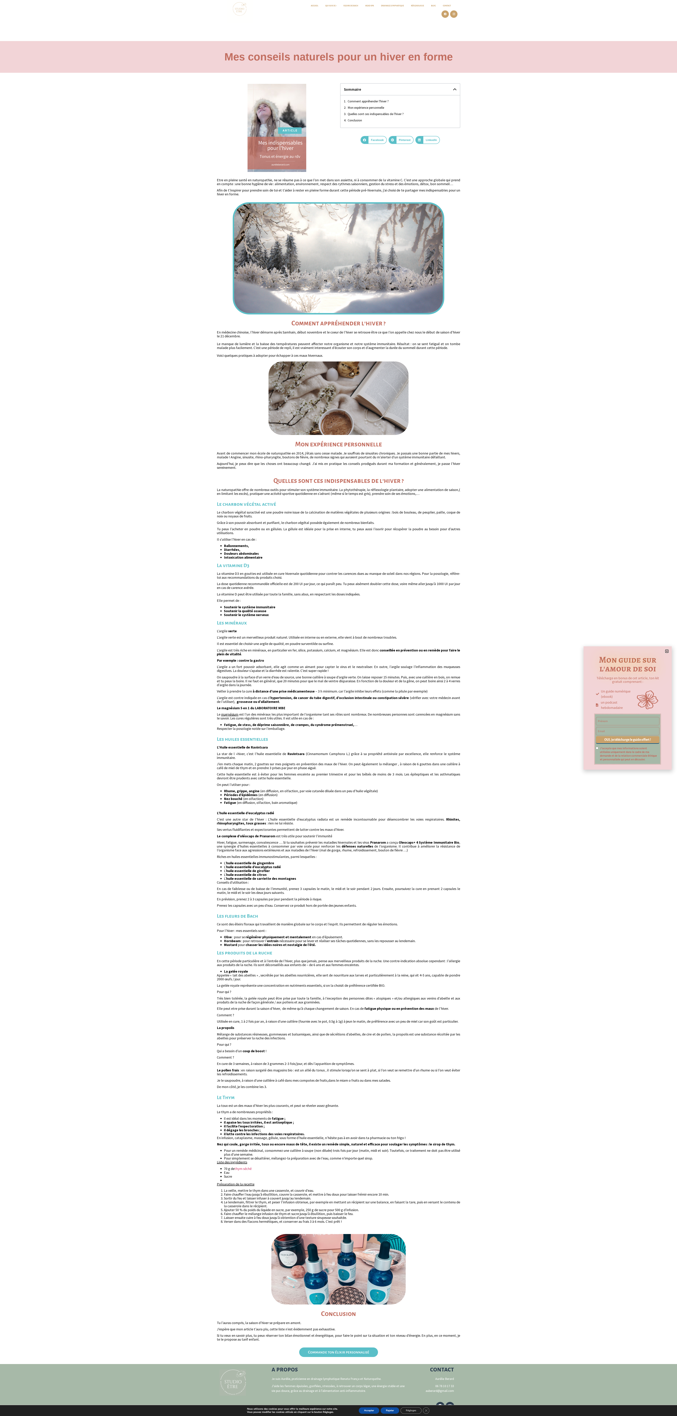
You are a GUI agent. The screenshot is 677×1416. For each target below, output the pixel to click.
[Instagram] (454, 14)
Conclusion (355, 120)
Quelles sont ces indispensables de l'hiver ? (376, 114)
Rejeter (390, 1410)
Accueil (314, 6)
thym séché (243, 1168)
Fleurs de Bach (350, 6)
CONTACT (447, 6)
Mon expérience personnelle (366, 108)
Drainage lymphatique (392, 6)
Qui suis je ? (330, 6)
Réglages (411, 1410)
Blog (433, 6)
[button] (454, 89)
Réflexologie (417, 6)
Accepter (369, 1410)
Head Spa (369, 6)
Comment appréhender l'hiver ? (368, 101)
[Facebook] (445, 14)
